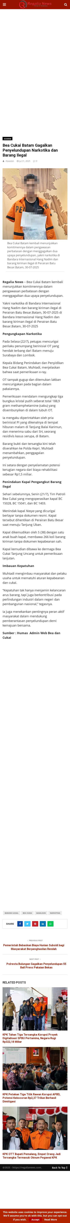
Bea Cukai (27, 913)
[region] (35, 36)
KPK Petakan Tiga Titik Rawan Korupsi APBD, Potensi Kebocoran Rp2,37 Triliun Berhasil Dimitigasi (31, 1098)
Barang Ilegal (12, 913)
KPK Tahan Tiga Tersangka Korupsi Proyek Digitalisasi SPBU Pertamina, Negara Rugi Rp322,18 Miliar (30, 1038)
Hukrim (7, 139)
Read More (50, 1219)
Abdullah (10, 161)
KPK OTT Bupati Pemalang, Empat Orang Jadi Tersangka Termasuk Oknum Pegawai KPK (31, 1155)
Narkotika (55, 913)
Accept (35, 1219)
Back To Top (58, 1167)
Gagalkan (41, 913)
